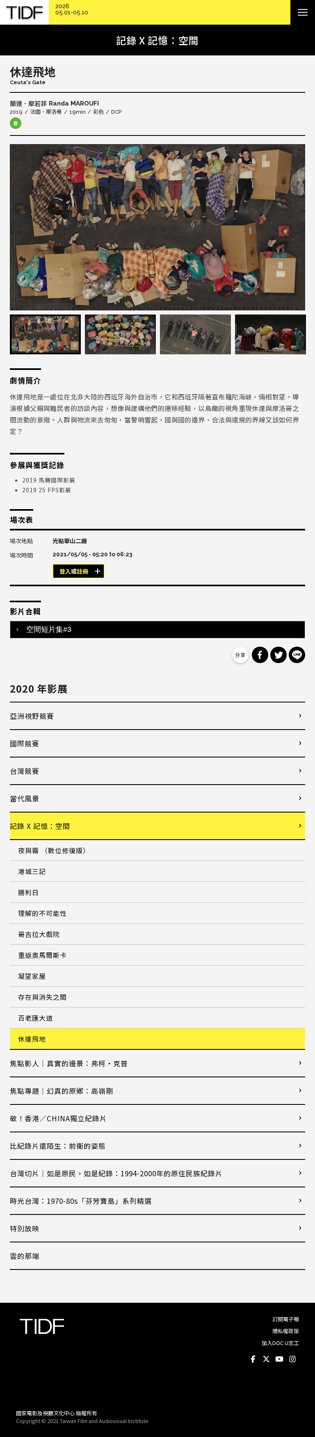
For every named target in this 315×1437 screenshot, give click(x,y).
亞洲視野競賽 (32, 716)
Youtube (279, 1359)
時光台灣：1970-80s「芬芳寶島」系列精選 (81, 1201)
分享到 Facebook (260, 655)
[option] (157, 227)
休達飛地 (32, 1039)
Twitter (266, 1359)
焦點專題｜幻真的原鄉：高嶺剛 (61, 1091)
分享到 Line (297, 655)
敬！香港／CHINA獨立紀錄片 (58, 1118)
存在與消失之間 (42, 997)
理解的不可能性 (42, 913)
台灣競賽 (24, 771)
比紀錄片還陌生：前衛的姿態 (58, 1146)
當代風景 (24, 798)
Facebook (253, 1359)
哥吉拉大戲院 (39, 934)
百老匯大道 (35, 1018)
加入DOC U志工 (280, 1343)
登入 (65, 571)
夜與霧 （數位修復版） (54, 850)
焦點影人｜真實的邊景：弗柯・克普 (69, 1063)
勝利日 (28, 892)
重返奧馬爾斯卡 (42, 955)
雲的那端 (24, 1256)
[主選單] (302, 12)
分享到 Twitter (278, 655)
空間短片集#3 (48, 629)
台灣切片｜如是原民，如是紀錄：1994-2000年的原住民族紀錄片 (116, 1173)
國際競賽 (24, 743)
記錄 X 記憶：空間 (40, 826)
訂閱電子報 (285, 1319)
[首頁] (24, 12)
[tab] (157, 629)
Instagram (292, 1359)
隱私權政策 (285, 1331)
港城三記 (32, 871)
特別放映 (24, 1228)
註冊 (82, 571)
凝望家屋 (32, 976)
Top (291, 1392)
